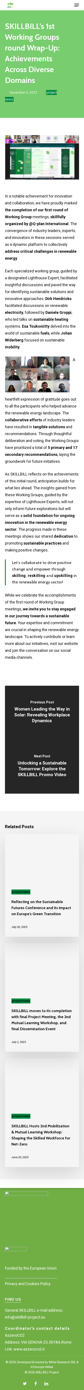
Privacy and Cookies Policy (28, 1283)
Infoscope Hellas (42, 1367)
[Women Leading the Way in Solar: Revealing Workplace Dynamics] (42, 713)
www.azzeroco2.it (29, 1349)
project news (21, 892)
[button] (76, 5)
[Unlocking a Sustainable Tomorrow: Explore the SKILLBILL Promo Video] (42, 767)
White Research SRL (62, 1362)
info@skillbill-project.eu (25, 1317)
